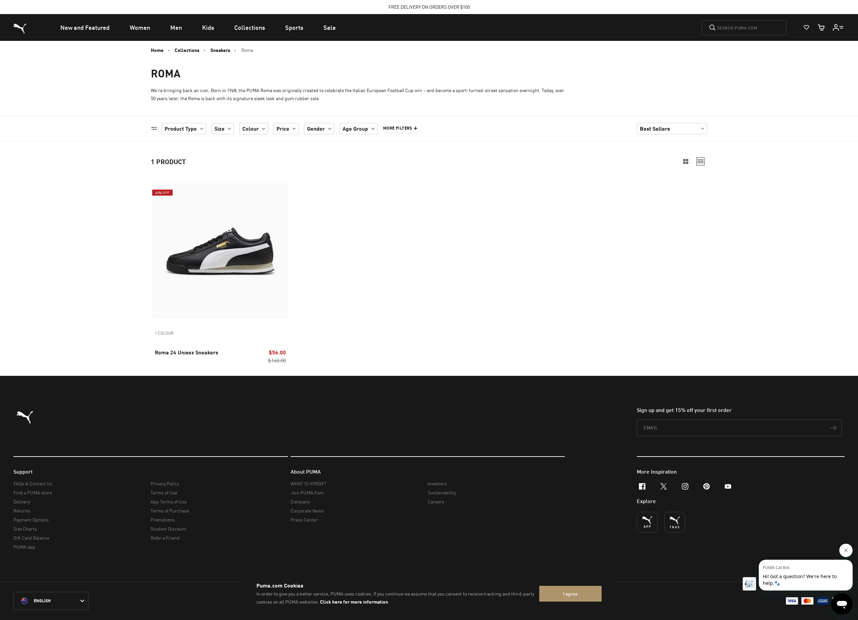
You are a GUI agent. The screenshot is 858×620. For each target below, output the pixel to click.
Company (300, 501)
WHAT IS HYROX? (308, 483)
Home (157, 50)
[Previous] (160, 251)
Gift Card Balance (31, 538)
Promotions (162, 520)
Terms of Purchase (169, 510)
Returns (21, 510)
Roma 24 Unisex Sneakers (186, 352)
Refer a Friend (165, 538)
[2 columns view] (685, 161)
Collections (187, 50)
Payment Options (31, 520)
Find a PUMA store (32, 492)
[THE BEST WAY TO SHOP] (647, 522)
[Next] (280, 251)
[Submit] (712, 27)
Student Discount (168, 529)
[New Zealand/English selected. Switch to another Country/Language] (51, 601)
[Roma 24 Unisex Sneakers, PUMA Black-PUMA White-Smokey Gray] (220, 251)
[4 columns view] (700, 161)
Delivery (21, 501)
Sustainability (442, 492)
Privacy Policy (164, 483)
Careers (436, 501)
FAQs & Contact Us (32, 483)
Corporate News (307, 510)
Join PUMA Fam (307, 492)
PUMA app (24, 547)
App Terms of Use (168, 501)
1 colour (164, 333)
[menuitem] (85, 27)
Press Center (304, 520)
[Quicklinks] (838, 27)
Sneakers (220, 50)
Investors (437, 483)
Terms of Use (163, 492)
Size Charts (25, 529)
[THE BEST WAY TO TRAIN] (674, 522)
